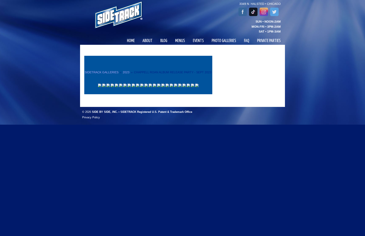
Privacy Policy (91, 117)
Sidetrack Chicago (113, 15)
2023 (126, 72)
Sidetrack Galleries (101, 72)
